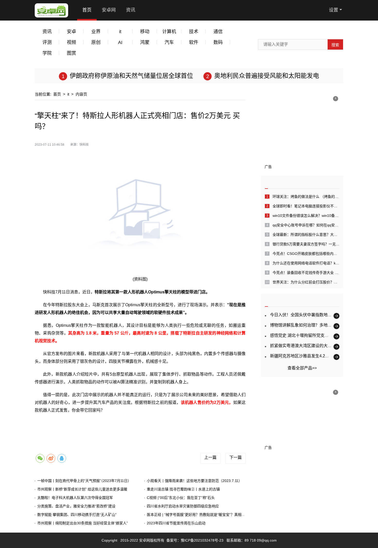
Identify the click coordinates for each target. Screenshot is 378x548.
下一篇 (235, 457)
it (120, 31)
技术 (193, 31)
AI (120, 42)
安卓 (71, 31)
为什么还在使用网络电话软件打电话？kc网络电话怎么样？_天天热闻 (306, 263)
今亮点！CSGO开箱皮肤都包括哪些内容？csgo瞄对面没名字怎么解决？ (306, 254)
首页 (87, 10)
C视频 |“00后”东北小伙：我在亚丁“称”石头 (181, 498)
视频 (71, 42)
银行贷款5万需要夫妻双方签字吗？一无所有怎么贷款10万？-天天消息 (306, 244)
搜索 (335, 45)
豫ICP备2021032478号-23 (202, 540)
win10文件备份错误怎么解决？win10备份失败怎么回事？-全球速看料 (306, 215)
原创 (96, 42)
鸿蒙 (144, 42)
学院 (47, 53)
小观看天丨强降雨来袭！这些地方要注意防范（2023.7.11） (194, 481)
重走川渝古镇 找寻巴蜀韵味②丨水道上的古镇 (183, 489)
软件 (193, 42)
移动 (144, 31)
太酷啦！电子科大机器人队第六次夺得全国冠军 (75, 498)
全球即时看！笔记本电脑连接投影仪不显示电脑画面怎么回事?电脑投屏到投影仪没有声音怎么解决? (306, 206)
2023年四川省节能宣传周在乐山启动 (176, 523)
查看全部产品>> (302, 368)
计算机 (169, 31)
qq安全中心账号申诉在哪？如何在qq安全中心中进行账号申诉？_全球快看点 (306, 225)
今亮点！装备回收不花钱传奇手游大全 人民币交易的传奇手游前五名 (306, 273)
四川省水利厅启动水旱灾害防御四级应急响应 (183, 506)
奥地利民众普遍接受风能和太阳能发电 (266, 75)
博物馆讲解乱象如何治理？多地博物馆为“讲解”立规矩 (318, 325)
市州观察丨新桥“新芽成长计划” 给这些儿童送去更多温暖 (82, 489)
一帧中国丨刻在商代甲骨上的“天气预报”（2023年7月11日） (84, 481)
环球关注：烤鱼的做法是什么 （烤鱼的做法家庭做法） (306, 196)
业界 (96, 31)
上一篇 (210, 457)
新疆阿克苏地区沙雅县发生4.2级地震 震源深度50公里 (319, 356)
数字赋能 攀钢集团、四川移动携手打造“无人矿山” (76, 515)
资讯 (130, 10)
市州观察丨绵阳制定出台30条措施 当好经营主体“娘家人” (82, 523)
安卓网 (109, 10)
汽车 (169, 42)
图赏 (71, 53)
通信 (218, 31)
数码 (218, 42)
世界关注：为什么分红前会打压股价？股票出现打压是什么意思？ (306, 282)
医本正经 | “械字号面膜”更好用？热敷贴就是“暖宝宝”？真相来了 (198, 515)
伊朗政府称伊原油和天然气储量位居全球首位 (131, 75)
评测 (47, 42)
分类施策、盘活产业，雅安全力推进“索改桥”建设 (76, 506)
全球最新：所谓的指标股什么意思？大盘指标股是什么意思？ (306, 235)
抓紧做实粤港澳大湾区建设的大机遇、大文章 (311, 345)
